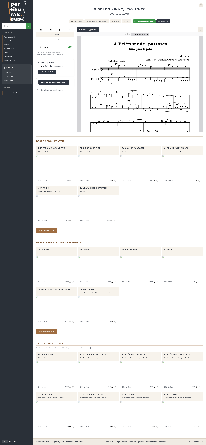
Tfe (113, 442)
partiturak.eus (17, 11)
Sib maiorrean (163, 21)
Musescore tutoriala (11, 93)
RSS (190, 442)
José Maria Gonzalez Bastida (173, 253)
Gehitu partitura (9, 80)
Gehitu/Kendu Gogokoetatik (201, 5)
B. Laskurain (42, 358)
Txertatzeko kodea (48, 72)
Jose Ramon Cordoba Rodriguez (98, 21)
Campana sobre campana (93, 188)
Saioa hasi (8, 73)
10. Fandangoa (45, 354)
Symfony (56, 442)
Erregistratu (8, 76)
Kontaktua (79, 442)
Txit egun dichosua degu (51, 148)
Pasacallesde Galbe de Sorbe (54, 289)
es (10, 441)
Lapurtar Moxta (131, 249)
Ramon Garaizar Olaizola (45, 191)
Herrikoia (116, 21)
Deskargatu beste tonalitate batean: (53, 82)
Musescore (69, 442)
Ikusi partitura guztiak (46, 230)
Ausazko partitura (10, 60)
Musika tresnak (9, 48)
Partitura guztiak (9, 37)
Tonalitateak (8, 56)
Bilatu (28, 26)
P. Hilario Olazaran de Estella (98, 292)
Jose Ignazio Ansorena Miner (89, 253)
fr (15, 441)
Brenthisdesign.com (136, 442)
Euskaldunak (87, 289)
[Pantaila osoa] (200, 29)
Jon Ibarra (58, 191)
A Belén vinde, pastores (88, 30)
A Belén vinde (45, 394)
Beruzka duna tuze (90, 148)
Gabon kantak (78, 21)
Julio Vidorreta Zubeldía (45, 151)
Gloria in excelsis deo (176, 148)
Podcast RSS (198, 442)
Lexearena (44, 249)
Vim (62, 442)
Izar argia (43, 188)
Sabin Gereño (84, 292)
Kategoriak (7, 41)
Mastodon (160, 442)
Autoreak (7, 45)
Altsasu (84, 249)
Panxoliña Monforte (133, 148)
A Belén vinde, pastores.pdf (53, 66)
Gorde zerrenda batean (145, 21)
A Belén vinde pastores (135, 354)
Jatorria (6, 52)
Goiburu (168, 249)
